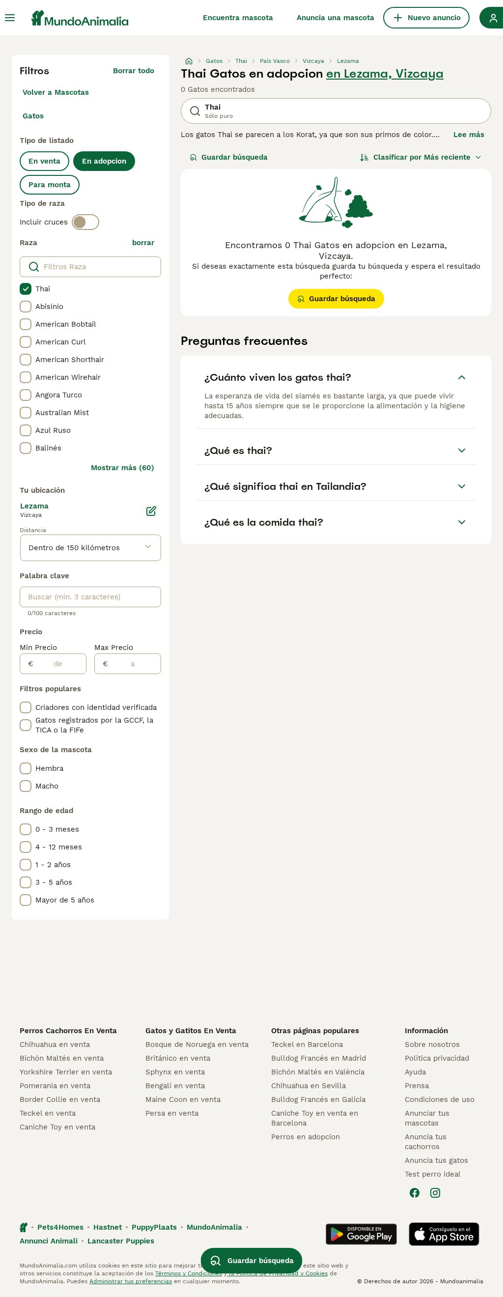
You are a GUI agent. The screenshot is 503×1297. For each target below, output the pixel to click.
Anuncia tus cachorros (426, 1141)
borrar (143, 242)
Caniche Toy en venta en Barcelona (314, 1118)
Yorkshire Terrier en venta (66, 1072)
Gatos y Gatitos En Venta (190, 1030)
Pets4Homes (60, 1227)
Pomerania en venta (55, 1085)
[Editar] (151, 511)
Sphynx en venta (175, 1072)
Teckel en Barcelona (307, 1044)
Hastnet (107, 1227)
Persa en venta (171, 1113)
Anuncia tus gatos (436, 1160)
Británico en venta (177, 1058)
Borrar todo (133, 70)
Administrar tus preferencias (130, 1281)
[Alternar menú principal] (10, 18)
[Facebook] (414, 1193)
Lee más (468, 134)
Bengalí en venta (175, 1085)
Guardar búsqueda (234, 157)
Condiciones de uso (440, 1099)
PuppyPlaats (154, 1227)
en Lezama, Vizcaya (385, 74)
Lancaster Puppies (120, 1241)
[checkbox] (25, 289)
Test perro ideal (433, 1174)
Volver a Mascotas (56, 92)
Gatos (33, 116)
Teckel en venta (48, 1113)
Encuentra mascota (238, 17)
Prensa (417, 1085)
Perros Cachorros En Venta (68, 1030)
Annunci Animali (49, 1241)
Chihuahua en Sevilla (308, 1085)
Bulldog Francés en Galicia (318, 1099)
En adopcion (104, 161)
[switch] (85, 222)
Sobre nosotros (432, 1044)
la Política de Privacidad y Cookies (277, 1273)
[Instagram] (435, 1193)
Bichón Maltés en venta (62, 1058)
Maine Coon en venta (183, 1099)
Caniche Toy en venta (57, 1127)
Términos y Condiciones (188, 1273)
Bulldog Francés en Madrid (318, 1058)
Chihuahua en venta (55, 1044)
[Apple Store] (444, 1234)
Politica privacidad (437, 1058)
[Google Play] (361, 1234)
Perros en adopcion (305, 1136)
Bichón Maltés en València (317, 1072)
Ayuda (415, 1072)
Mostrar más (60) (122, 467)
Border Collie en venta (60, 1099)
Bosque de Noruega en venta (197, 1044)
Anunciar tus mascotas (427, 1118)
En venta (44, 161)
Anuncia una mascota (335, 17)
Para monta (49, 184)
